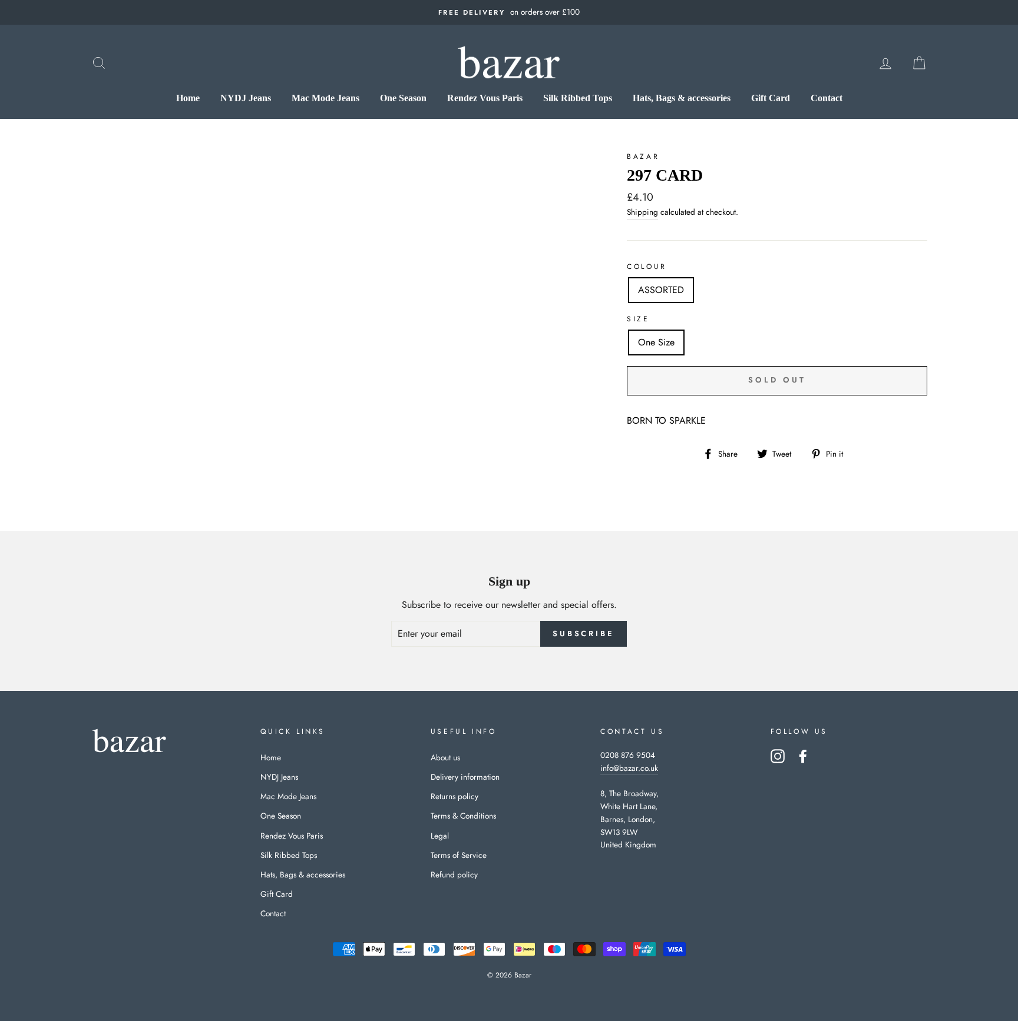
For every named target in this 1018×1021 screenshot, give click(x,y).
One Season (403, 98)
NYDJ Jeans (245, 98)
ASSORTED (661, 290)
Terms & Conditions (463, 816)
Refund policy (454, 874)
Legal (440, 836)
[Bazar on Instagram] (778, 756)
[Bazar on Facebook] (803, 756)
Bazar (643, 156)
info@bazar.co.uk (629, 768)
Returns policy (454, 796)
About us (445, 757)
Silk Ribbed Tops (577, 98)
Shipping (642, 212)
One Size (656, 342)
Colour (647, 266)
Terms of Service (459, 855)
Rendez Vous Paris (485, 98)
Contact (826, 98)
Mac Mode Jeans (325, 98)
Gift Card (770, 98)
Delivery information (465, 777)
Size (638, 319)
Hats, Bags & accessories (682, 98)
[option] (509, 12)
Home (188, 98)
